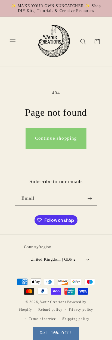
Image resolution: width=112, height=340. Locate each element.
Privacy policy (81, 309)
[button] (13, 42)
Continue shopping (56, 138)
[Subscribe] (90, 198)
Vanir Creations (53, 302)
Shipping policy (75, 319)
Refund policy (50, 309)
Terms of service (42, 319)
